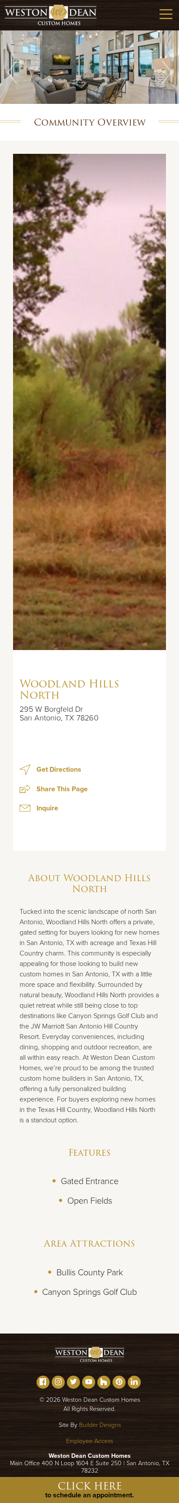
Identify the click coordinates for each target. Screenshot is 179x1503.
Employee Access (89, 1441)
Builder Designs (100, 1425)
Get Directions (58, 769)
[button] (12, 72)
